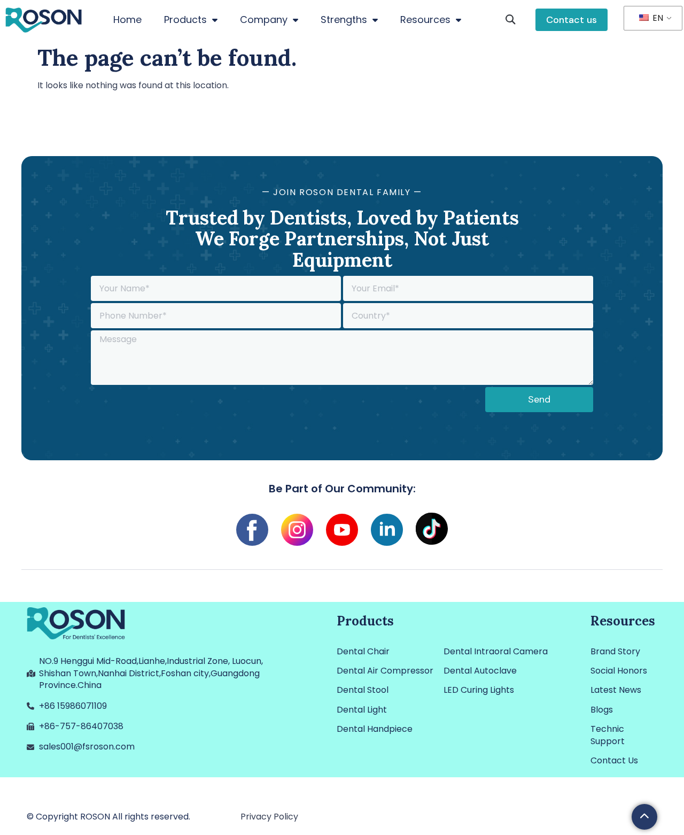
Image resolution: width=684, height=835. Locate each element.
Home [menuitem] (127, 19)
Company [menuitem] (263, 19)
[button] (510, 20)
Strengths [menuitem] (344, 19)
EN (656, 18)
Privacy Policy (269, 816)
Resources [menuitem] (425, 19)
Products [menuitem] (185, 19)
